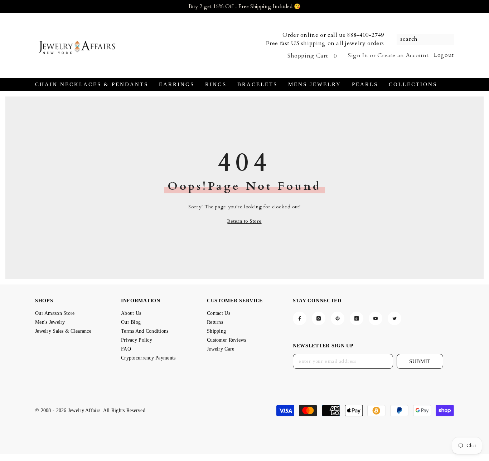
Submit (420, 361)
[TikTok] (356, 318)
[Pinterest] (337, 318)
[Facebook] (299, 318)
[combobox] (422, 39)
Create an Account (403, 55)
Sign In (358, 55)
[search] (425, 39)
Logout (444, 55)
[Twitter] (394, 318)
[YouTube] (375, 318)
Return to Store (244, 221)
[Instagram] (318, 318)
